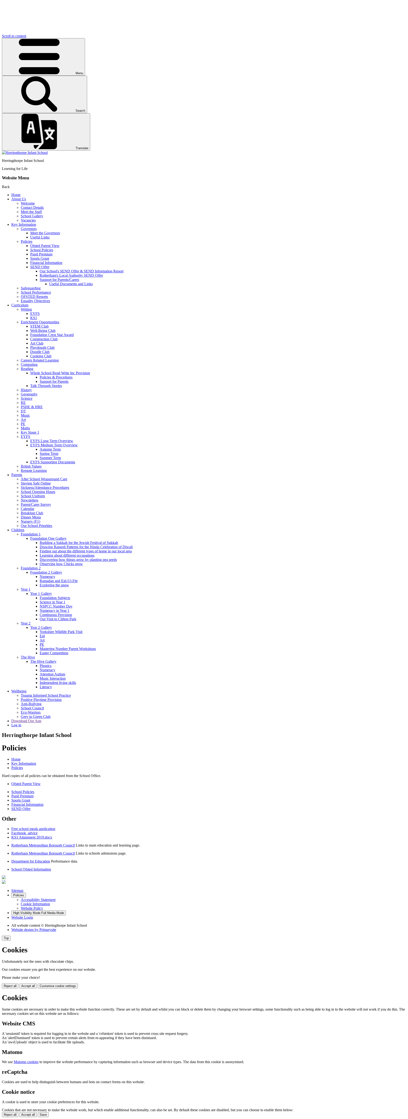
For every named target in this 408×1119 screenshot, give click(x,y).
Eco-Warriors (31, 712)
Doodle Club (40, 352)
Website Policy (32, 908)
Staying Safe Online (36, 483)
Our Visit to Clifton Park (58, 619)
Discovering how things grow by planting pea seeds (78, 560)
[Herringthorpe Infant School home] (25, 153)
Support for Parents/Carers (59, 280)
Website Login (22, 917)
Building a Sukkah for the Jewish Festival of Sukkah (79, 543)
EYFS (35, 314)
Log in (16, 725)
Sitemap (17, 891)
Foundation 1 (31, 534)
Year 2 (25, 623)
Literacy (46, 687)
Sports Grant (39, 258)
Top (6, 938)
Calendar (27, 509)
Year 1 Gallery (41, 594)
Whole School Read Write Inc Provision (60, 373)
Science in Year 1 (52, 602)
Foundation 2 (31, 568)
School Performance (36, 292)
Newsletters (29, 500)
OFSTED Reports (34, 297)
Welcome (28, 203)
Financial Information (46, 263)
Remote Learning (34, 471)
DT (23, 411)
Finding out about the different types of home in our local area (86, 551)
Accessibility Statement (38, 900)
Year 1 (25, 589)
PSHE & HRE (32, 407)
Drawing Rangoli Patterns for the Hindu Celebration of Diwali (86, 547)
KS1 (33, 318)
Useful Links (40, 237)
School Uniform (33, 496)
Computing (29, 364)
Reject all (10, 986)
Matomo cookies (26, 1062)
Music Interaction (53, 678)
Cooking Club (40, 356)
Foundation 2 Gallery (46, 572)
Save (43, 1114)
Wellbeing (18, 691)
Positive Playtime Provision (41, 700)
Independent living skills (58, 683)
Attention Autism (52, 674)
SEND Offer (39, 267)
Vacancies (28, 220)
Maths (25, 428)
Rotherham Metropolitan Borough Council (43, 845)
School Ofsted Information (31, 869)
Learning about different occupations (67, 555)
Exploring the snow (54, 585)
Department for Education (30, 861)
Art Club (36, 343)
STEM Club (39, 326)
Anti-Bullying (31, 704)
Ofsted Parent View (45, 246)
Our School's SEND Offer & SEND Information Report (81, 271)
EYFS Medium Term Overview (54, 445)
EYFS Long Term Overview (51, 441)
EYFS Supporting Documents (52, 462)
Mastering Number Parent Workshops (68, 649)
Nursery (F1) (30, 521)
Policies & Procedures (56, 377)
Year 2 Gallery (41, 627)
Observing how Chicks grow (61, 564)
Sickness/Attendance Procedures (45, 487)
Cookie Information (35, 904)
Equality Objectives (35, 301)
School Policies (41, 250)
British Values (31, 466)
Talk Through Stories (46, 386)
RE (23, 403)
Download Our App (26, 721)
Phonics (45, 666)
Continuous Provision (56, 615)
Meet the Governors (45, 233)
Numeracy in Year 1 (54, 611)
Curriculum (19, 305)
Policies (26, 241)
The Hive (28, 657)
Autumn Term (50, 449)
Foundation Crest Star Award (52, 335)
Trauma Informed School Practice (46, 695)
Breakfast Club (32, 513)
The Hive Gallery (43, 661)
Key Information (23, 224)
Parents (16, 475)
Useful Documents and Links (71, 284)
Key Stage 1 (30, 432)
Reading (27, 369)
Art (23, 420)
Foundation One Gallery (48, 538)
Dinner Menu (31, 517)
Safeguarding (31, 288)
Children (17, 530)
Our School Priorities (36, 526)
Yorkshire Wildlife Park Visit (61, 632)
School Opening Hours (38, 492)
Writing (26, 309)
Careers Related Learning (40, 360)
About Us (18, 199)
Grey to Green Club (36, 717)
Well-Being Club (42, 331)
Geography (29, 394)
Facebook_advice (24, 833)
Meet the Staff (31, 212)
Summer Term (50, 458)
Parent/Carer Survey (36, 504)
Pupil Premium (41, 254)
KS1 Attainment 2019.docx (31, 837)
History (26, 390)
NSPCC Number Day (56, 606)
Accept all (28, 986)
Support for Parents (54, 381)
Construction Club (44, 339)
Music (25, 415)
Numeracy (47, 577)
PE (23, 424)
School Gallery (32, 216)
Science (26, 398)
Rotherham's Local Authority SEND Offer (71, 275)
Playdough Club (42, 348)
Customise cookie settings (58, 986)
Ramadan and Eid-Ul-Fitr (59, 581)
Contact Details (32, 208)
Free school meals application (33, 829)
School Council (32, 708)
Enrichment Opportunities (40, 322)
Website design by (33, 930)
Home (16, 195)
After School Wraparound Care (44, 479)
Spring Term (49, 454)
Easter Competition (54, 653)
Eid (42, 636)
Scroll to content (14, 36)
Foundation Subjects (55, 598)
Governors (29, 229)
